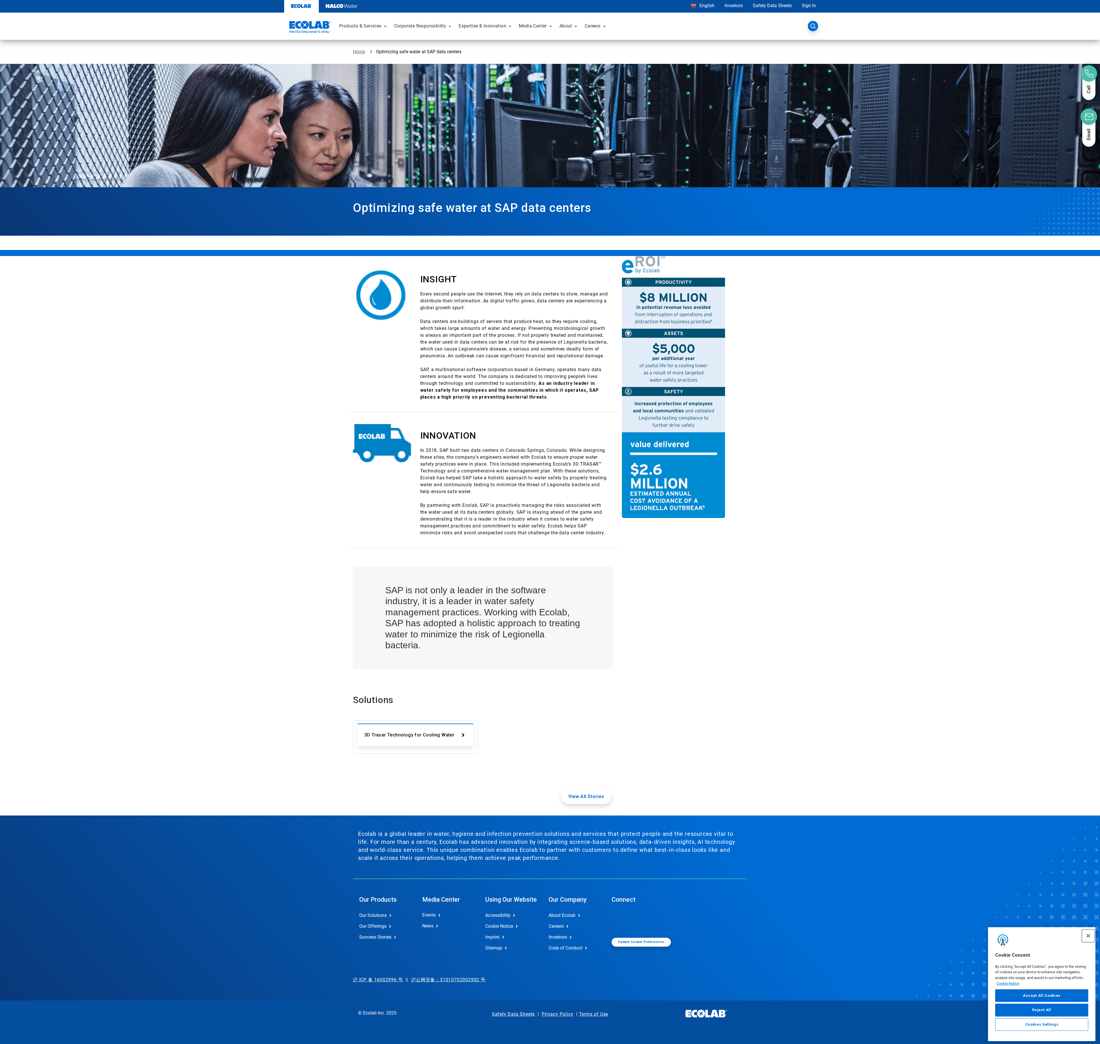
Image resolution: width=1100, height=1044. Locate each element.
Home (359, 51)
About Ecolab (562, 915)
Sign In (809, 5)
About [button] (565, 26)
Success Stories (375, 937)
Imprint (492, 937)
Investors (733, 5)
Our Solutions (373, 915)
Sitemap (493, 948)
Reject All (1041, 1010)
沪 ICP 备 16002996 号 (378, 979)
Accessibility (497, 915)
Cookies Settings (1041, 1024)
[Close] (1088, 935)
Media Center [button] (533, 26)
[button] (386, 26)
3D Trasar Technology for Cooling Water (409, 735)
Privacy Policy (557, 1014)
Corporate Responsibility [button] (420, 26)
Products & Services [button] (360, 26)
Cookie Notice (1008, 983)
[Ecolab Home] (309, 28)
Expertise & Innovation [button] (482, 26)
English (706, 5)
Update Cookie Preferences (641, 942)
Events (429, 915)
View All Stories (586, 796)
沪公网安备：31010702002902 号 (448, 979)
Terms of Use (593, 1014)
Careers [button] (593, 26)
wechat (620, 920)
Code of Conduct (565, 948)
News (427, 926)
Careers (556, 926)
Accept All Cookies (1041, 995)
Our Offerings (372, 926)
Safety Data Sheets (772, 5)
